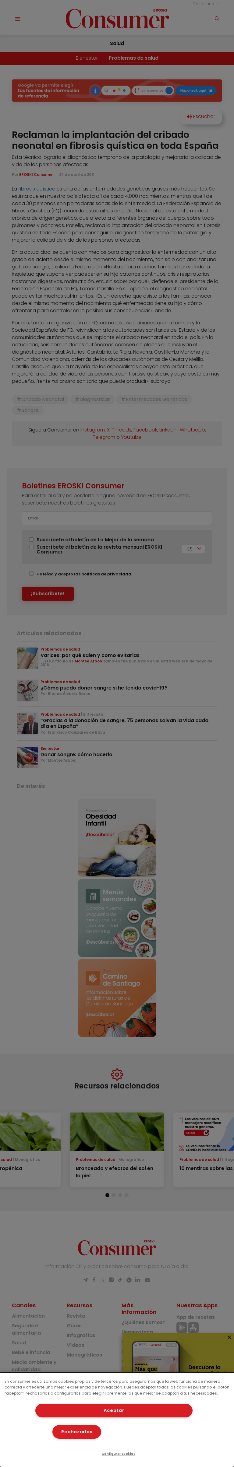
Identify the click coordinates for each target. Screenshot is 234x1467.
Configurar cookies (119, 1454)
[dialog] (117, 1419)
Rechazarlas (76, 1432)
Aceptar (114, 1410)
